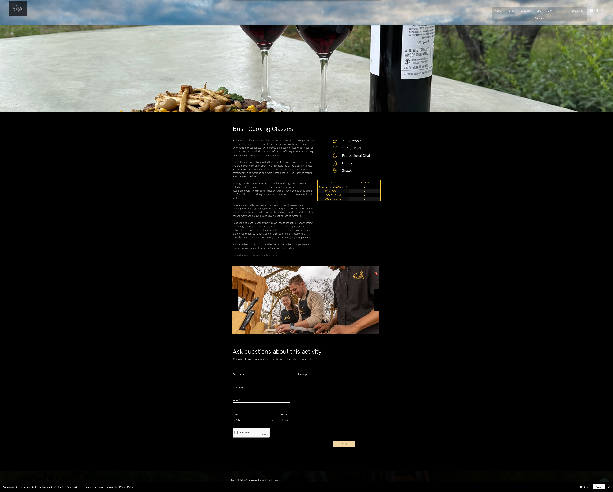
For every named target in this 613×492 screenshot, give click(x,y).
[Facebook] (597, 10)
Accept (599, 486)
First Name (238, 374)
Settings (584, 486)
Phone (284, 414)
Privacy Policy (126, 486)
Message (302, 374)
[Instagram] (603, 10)
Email (235, 400)
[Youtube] (591, 10)
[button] (511, 10)
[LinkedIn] (244, 364)
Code (235, 414)
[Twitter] (239, 364)
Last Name (238, 387)
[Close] (609, 486)
